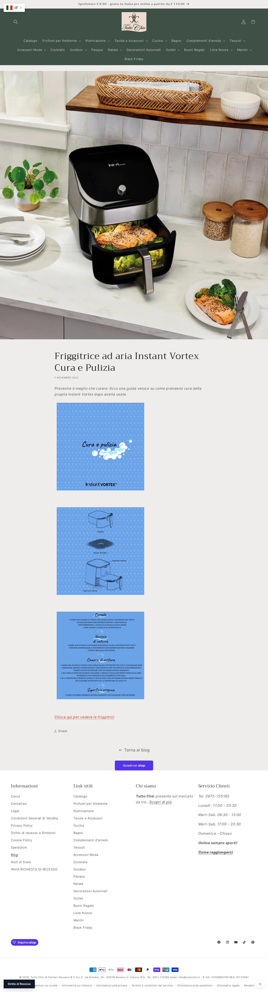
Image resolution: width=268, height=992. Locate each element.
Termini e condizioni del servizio (152, 985)
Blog (14, 855)
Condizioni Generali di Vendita (34, 818)
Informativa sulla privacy (111, 985)
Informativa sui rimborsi (77, 985)
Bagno (78, 833)
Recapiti (249, 985)
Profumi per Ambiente (90, 803)
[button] (16, 22)
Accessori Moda (85, 855)
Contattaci (19, 803)
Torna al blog (137, 750)
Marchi (78, 920)
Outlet (78, 898)
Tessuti (79, 847)
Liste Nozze (82, 913)
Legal (15, 811)
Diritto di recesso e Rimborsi (33, 833)
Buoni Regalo (83, 905)
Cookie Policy (21, 840)
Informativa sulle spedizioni (195, 985)
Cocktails (80, 862)
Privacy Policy (22, 825)
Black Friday (82, 927)
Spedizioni (19, 847)
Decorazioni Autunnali (90, 891)
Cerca (15, 796)
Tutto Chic (37, 977)
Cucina (78, 825)
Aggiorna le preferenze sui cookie (35, 985)
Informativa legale (228, 985)
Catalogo (80, 796)
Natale (78, 884)
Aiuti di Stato (21, 862)
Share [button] (62, 731)
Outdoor (79, 869)
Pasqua (79, 876)
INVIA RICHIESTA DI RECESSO (34, 869)
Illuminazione (83, 811)
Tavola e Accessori (88, 818)
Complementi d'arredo (90, 840)
